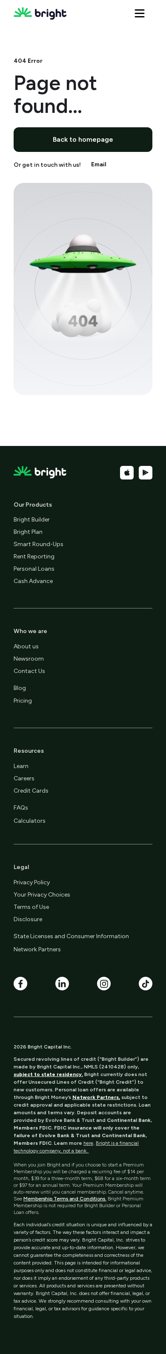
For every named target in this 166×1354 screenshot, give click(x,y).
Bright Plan (28, 531)
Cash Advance (33, 581)
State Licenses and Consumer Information (71, 936)
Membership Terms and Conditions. (64, 1199)
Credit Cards (31, 790)
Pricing (23, 700)
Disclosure (28, 919)
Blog (20, 688)
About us (26, 646)
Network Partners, (96, 1097)
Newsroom (29, 658)
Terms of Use (31, 907)
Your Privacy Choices (42, 894)
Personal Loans (34, 568)
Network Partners (37, 949)
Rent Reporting (34, 556)
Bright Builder (32, 519)
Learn (21, 766)
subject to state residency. (48, 1074)
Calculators (30, 820)
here (88, 1143)
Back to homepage (83, 139)
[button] (139, 13)
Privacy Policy (32, 882)
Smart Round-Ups (38, 544)
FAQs (21, 807)
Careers (24, 778)
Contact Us (29, 671)
